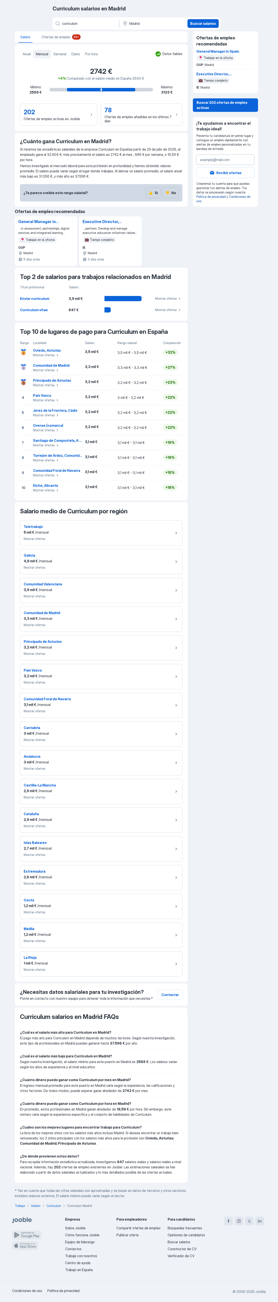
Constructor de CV (182, 1249)
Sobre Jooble (75, 1228)
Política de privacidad (211, 196)
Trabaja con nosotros (81, 1256)
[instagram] (239, 1221)
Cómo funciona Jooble (82, 1235)
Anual (27, 54)
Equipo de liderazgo (80, 1242)
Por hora (91, 54)
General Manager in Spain (37, 222)
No (170, 193)
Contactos (73, 1249)
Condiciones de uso (27, 1291)
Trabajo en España (79, 1270)
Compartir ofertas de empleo (138, 1228)
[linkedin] (259, 1221)
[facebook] (228, 1221)
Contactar (170, 995)
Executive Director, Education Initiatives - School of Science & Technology (104, 222)
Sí (153, 193)
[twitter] (249, 1221)
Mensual (42, 54)
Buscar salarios (203, 23)
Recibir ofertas (229, 173)
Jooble (260, 1291)
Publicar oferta (127, 1235)
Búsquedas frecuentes (185, 1228)
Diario (75, 54)
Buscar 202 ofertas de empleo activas (222, 105)
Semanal (59, 54)
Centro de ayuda (77, 1263)
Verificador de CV (181, 1256)
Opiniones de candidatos (186, 1235)
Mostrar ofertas (166, 298)
